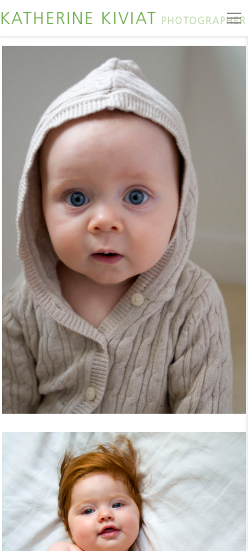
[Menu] (234, 18)
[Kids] (124, 237)
